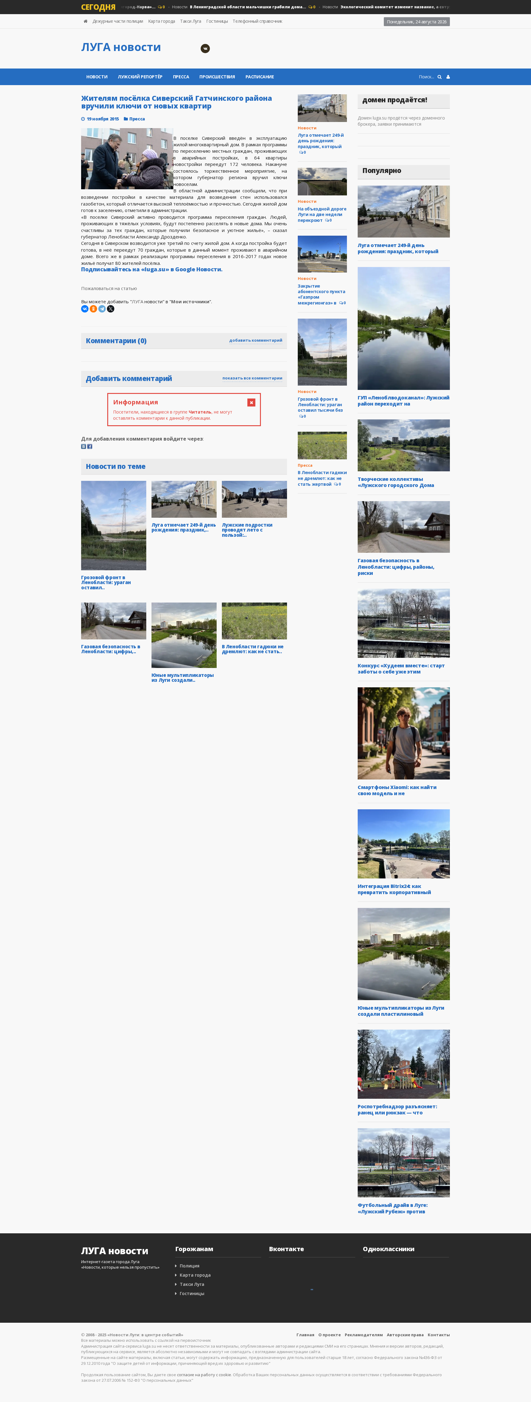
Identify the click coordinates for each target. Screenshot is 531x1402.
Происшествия (217, 77)
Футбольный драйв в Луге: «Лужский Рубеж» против (392, 1208)
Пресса (181, 77)
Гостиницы (217, 21)
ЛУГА (137, 301)
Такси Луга (190, 21)
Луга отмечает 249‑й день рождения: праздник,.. (183, 527)
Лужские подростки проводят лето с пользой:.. (247, 530)
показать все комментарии (252, 378)
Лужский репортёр (140, 77)
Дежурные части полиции (117, 21)
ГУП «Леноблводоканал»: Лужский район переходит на (404, 400)
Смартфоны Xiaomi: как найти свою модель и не (397, 790)
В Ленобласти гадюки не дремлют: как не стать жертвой (322, 478)
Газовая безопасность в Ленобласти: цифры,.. (110, 649)
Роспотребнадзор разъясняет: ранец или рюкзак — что (397, 1109)
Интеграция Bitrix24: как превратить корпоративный (394, 889)
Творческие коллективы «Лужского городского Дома (396, 482)
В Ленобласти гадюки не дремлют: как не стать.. (253, 649)
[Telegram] (102, 308)
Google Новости (198, 269)
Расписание (260, 77)
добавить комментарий (255, 340)
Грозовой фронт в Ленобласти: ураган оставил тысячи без (320, 404)
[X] (110, 308)
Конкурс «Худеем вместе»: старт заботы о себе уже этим (401, 668)
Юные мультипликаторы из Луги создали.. (182, 677)
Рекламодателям (364, 1334)
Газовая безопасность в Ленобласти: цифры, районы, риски (396, 566)
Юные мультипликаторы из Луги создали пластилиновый (401, 1010)
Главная (305, 1334)
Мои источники (190, 301)
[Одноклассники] (93, 308)
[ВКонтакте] (84, 308)
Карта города (161, 21)
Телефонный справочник (257, 21)
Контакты (439, 1334)
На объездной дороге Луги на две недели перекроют (322, 214)
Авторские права (405, 1334)
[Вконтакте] (205, 48)
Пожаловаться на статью (109, 288)
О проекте (329, 1334)
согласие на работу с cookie (204, 1374)
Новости (221, 7)
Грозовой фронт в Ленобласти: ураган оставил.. (106, 582)
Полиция (189, 1266)
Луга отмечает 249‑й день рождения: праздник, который (321, 140)
